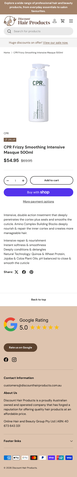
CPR (6, 133)
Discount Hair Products (24, 467)
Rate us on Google (20, 347)
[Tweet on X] (16, 272)
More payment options (38, 201)
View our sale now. (55, 43)
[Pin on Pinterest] (31, 272)
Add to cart (51, 180)
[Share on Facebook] (24, 272)
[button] (63, 21)
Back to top (38, 299)
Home (7, 52)
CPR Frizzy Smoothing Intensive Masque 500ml (38, 52)
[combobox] (38, 31)
